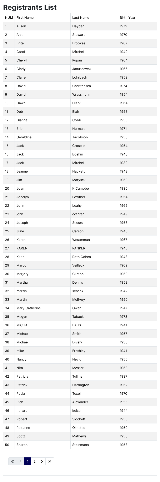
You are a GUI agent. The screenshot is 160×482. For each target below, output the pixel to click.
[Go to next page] (42, 461)
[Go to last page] (49, 461)
